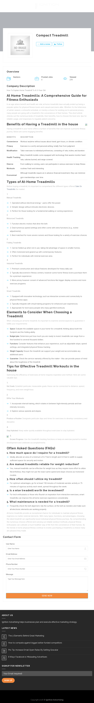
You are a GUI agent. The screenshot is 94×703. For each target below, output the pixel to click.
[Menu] (3, 6)
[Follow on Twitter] (47, 694)
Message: (9, 574)
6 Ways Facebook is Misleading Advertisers (27, 657)
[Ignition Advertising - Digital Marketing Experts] (47, 6)
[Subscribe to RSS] (51, 694)
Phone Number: (12, 564)
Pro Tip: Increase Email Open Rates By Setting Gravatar (33, 650)
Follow (59, 44)
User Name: (10, 544)
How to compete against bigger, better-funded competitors (35, 643)
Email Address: (12, 554)
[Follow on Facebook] (43, 694)
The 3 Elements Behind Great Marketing (26, 636)
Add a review (45, 44)
